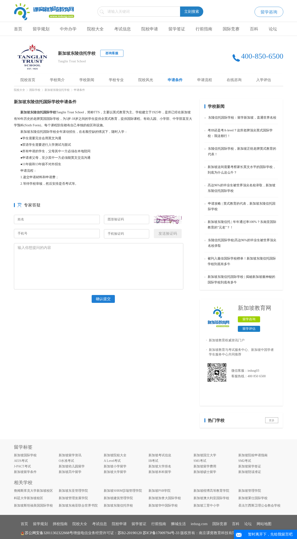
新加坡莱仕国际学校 (253, 498)
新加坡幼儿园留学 (72, 466)
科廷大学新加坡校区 (28, 498)
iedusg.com (199, 524)
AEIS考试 (21, 461)
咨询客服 (111, 53)
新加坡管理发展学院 (73, 498)
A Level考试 (112, 461)
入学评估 (263, 80)
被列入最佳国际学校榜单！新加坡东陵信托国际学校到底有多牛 (242, 261)
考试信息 (122, 29)
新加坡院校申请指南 (253, 455)
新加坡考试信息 (159, 455)
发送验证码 (167, 233)
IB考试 (153, 461)
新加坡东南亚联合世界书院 (78, 505)
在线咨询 (234, 80)
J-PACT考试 (22, 466)
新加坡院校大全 (115, 455)
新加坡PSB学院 (159, 490)
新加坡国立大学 (205, 455)
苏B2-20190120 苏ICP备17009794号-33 (148, 533)
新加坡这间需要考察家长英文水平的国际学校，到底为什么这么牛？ (242, 169)
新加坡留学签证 (249, 466)
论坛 (273, 29)
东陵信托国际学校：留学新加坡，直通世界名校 (242, 117)
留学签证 (176, 29)
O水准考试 (66, 461)
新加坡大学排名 (159, 466)
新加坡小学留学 (115, 466)
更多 (271, 420)
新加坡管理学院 (249, 490)
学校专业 (116, 80)
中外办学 (68, 29)
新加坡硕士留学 (205, 472)
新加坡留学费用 (205, 466)
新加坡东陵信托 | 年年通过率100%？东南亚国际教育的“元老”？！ (242, 224)
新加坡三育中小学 (207, 505)
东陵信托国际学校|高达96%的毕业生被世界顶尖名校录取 (242, 242)
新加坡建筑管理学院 (118, 498)
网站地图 (264, 524)
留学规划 (41, 29)
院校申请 (149, 29)
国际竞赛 (231, 29)
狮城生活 (178, 524)
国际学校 (34, 90)
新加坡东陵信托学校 (57, 90)
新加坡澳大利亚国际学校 (211, 498)
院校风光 (145, 80)
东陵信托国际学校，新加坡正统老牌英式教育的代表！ (242, 151)
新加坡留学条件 (25, 472)
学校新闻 (86, 80)
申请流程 (204, 80)
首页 (18, 29)
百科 (254, 29)
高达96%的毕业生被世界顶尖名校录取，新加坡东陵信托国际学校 (241, 188)
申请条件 (175, 80)
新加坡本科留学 (159, 472)
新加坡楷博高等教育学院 (211, 490)
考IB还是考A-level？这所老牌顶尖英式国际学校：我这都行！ (240, 133)
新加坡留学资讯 (70, 455)
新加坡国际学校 (25, 455)
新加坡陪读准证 (249, 472)
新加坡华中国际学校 (163, 505)
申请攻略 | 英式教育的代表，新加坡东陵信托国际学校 (241, 206)
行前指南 (204, 29)
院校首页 (27, 80)
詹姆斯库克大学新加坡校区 (33, 490)
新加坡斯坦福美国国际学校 (33, 505)
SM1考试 (200, 461)
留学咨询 (269, 12)
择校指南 (60, 524)
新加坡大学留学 (115, 472)
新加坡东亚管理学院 (73, 490)
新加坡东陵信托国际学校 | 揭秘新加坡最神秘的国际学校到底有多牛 (241, 279)
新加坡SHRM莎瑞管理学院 (123, 490)
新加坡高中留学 (70, 472)
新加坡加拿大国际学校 (164, 498)
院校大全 (95, 29)
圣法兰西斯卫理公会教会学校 (259, 505)
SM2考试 (244, 461)
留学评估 (248, 328)
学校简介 (57, 80)
